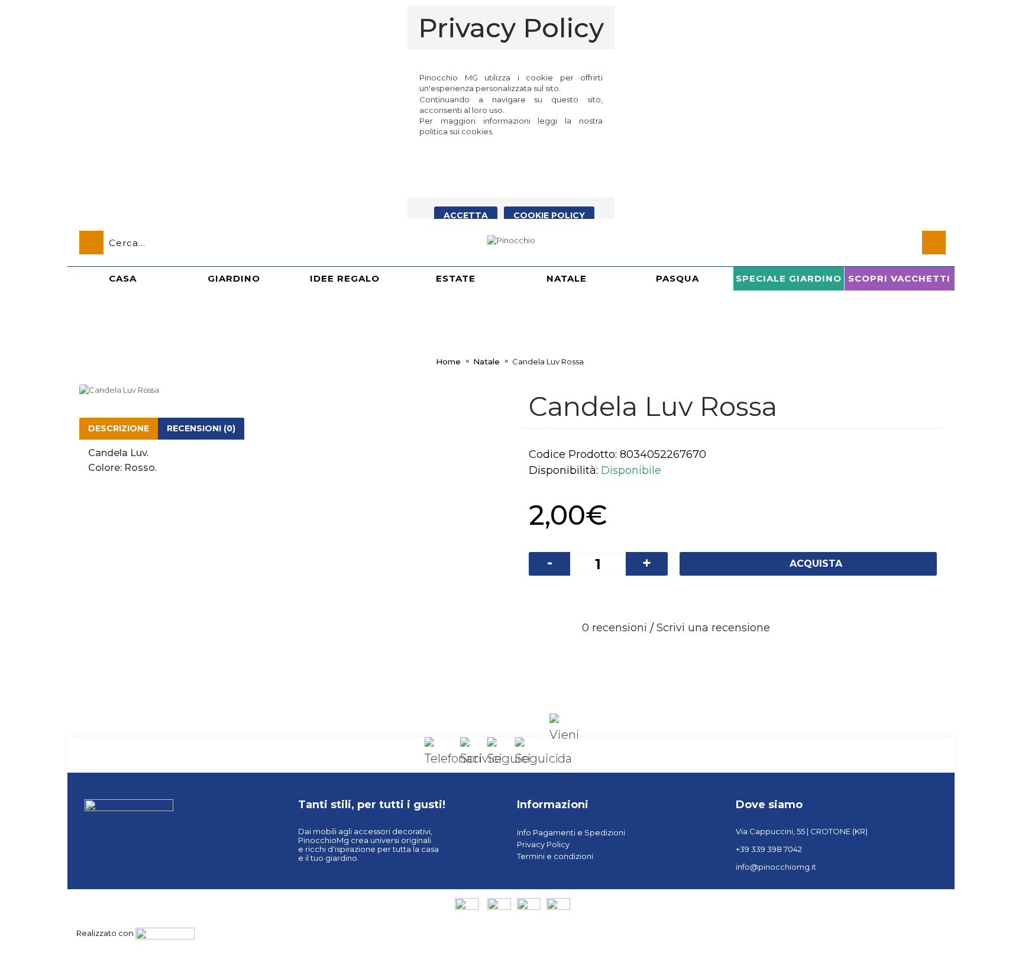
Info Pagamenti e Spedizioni (571, 832)
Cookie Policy (549, 215)
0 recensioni (614, 627)
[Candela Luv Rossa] (295, 390)
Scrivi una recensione (713, 627)
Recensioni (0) (201, 428)
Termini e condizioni (555, 856)
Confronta (763, 598)
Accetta (466, 215)
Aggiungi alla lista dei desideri (716, 598)
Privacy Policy (543, 844)
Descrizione (118, 428)
